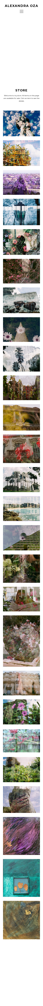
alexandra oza (21, 5)
